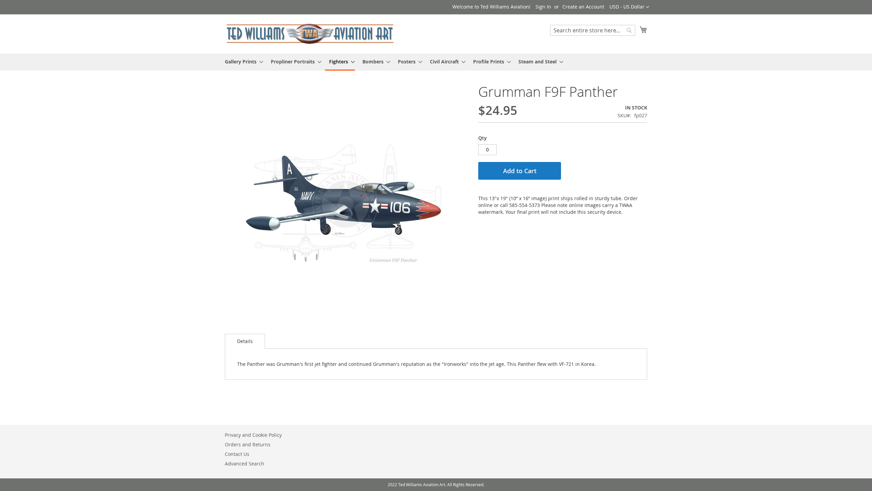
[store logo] (310, 33)
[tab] (245, 341)
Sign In (543, 6)
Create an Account (583, 6)
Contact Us (237, 454)
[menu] (436, 62)
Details (245, 341)
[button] (629, 7)
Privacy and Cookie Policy (253, 435)
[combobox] (592, 30)
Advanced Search (244, 463)
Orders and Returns (247, 444)
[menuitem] (242, 62)
